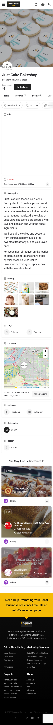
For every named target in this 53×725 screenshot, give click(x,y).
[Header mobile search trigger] (50, 4)
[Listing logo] (7, 66)
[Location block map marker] (24, 365)
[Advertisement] (26, 144)
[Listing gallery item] (11, 287)
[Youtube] (32, 718)
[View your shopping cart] (43, 4)
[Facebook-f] (21, 718)
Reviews (20, 96)
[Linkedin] (38, 718)
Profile (6, 96)
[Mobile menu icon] (3, 4)
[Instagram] (15, 718)
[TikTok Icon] (26, 718)
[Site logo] (13, 4)
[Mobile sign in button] (36, 4)
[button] (26, 367)
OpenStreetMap (32, 387)
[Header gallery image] (26, 33)
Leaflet (20, 387)
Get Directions (40, 394)
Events (36, 96)
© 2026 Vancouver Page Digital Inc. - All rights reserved (26, 712)
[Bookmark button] (47, 501)
